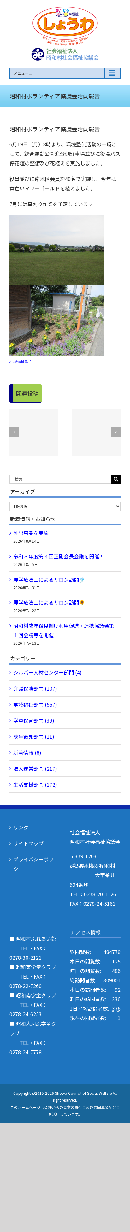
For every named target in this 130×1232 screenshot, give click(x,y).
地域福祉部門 (20, 361)
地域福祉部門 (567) (35, 704)
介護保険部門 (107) (35, 688)
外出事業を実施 (31, 533)
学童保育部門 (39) (33, 720)
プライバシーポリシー (33, 863)
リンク (20, 827)
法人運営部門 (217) (35, 768)
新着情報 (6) (27, 752)
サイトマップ (28, 843)
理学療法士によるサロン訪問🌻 (49, 602)
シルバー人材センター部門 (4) (47, 672)
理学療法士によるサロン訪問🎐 (49, 579)
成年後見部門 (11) (33, 736)
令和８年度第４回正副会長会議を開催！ (58, 556)
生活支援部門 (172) (35, 784)
